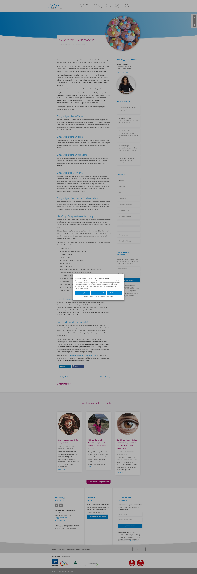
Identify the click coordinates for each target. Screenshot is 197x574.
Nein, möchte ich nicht (98, 293)
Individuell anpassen (114, 293)
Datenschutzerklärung (100, 296)
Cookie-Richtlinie (88, 296)
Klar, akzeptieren (82, 293)
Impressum (110, 296)
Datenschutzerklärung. (81, 288)
